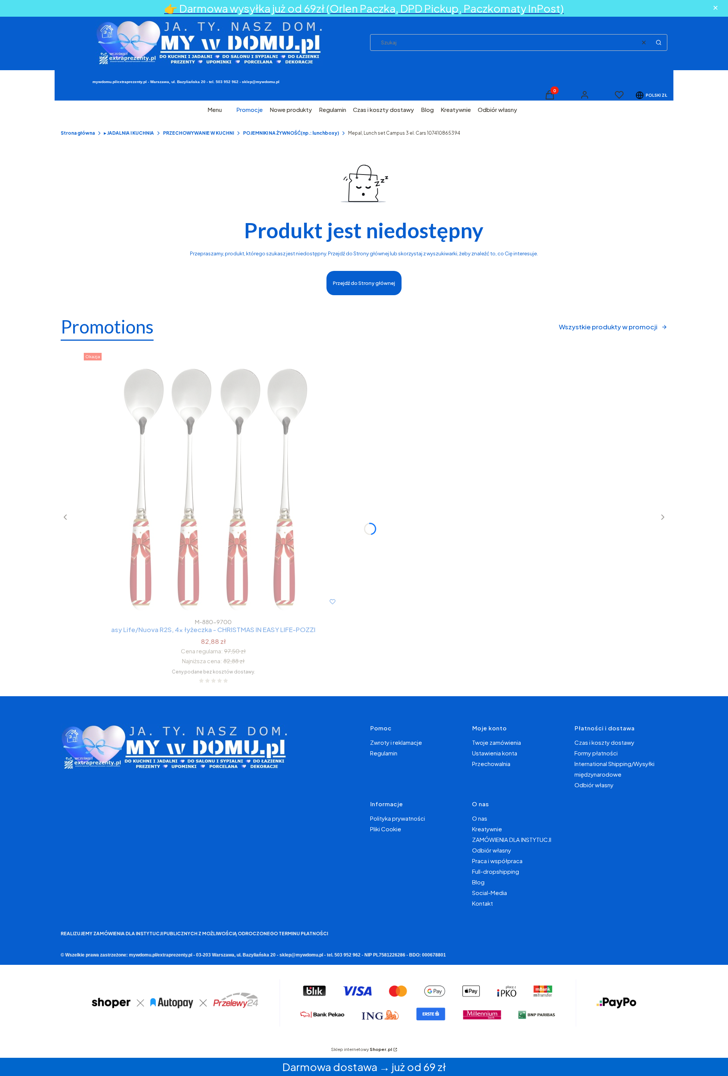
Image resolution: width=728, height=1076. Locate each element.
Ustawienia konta (494, 753)
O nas (479, 818)
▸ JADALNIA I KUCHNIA (129, 133)
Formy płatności (596, 753)
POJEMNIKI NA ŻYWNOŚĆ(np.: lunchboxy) (291, 133)
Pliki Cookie (385, 828)
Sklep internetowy (361, 1049)
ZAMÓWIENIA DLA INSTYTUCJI (511, 839)
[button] (658, 42)
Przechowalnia (491, 763)
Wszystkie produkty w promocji (608, 326)
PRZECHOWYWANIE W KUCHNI (198, 133)
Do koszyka (198, 602)
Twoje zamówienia (496, 742)
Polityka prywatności (397, 818)
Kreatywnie (487, 828)
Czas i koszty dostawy (604, 742)
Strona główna (78, 133)
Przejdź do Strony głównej (364, 283)
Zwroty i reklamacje (396, 742)
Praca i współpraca (497, 860)
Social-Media (489, 892)
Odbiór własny (593, 784)
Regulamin (383, 753)
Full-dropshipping (495, 871)
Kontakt (482, 903)
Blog (478, 882)
